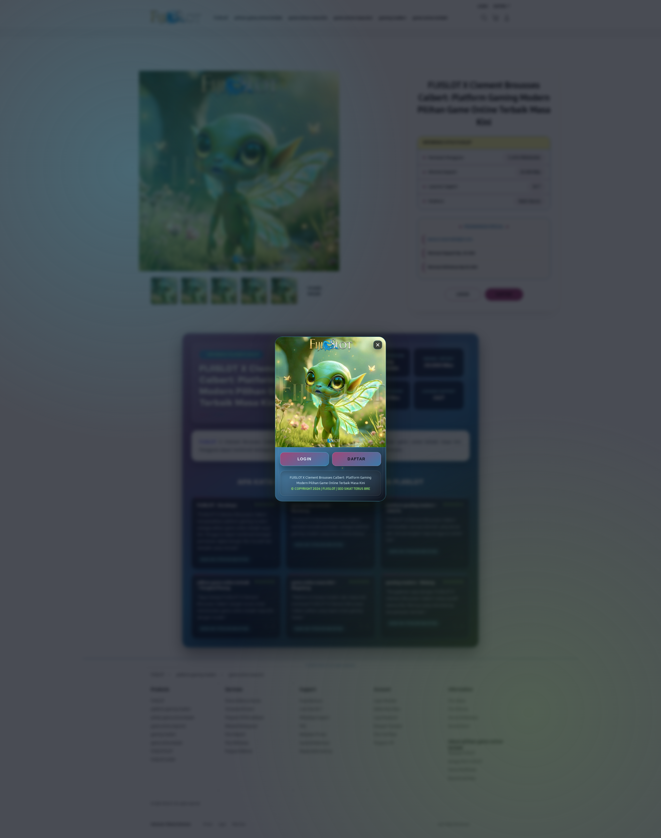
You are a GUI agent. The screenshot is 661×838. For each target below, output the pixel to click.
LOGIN (304, 459)
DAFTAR (356, 459)
